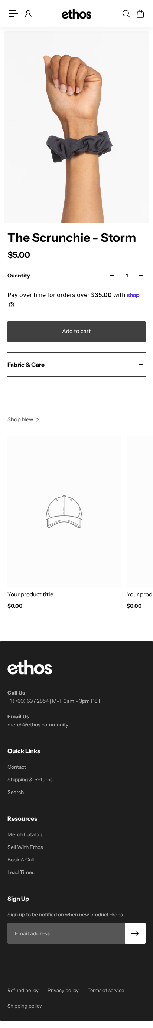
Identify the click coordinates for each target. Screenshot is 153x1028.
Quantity (18, 275)
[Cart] (140, 14)
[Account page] (28, 14)
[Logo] (76, 14)
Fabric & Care (26, 364)
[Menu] (13, 13)
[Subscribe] (135, 933)
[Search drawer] (126, 14)
